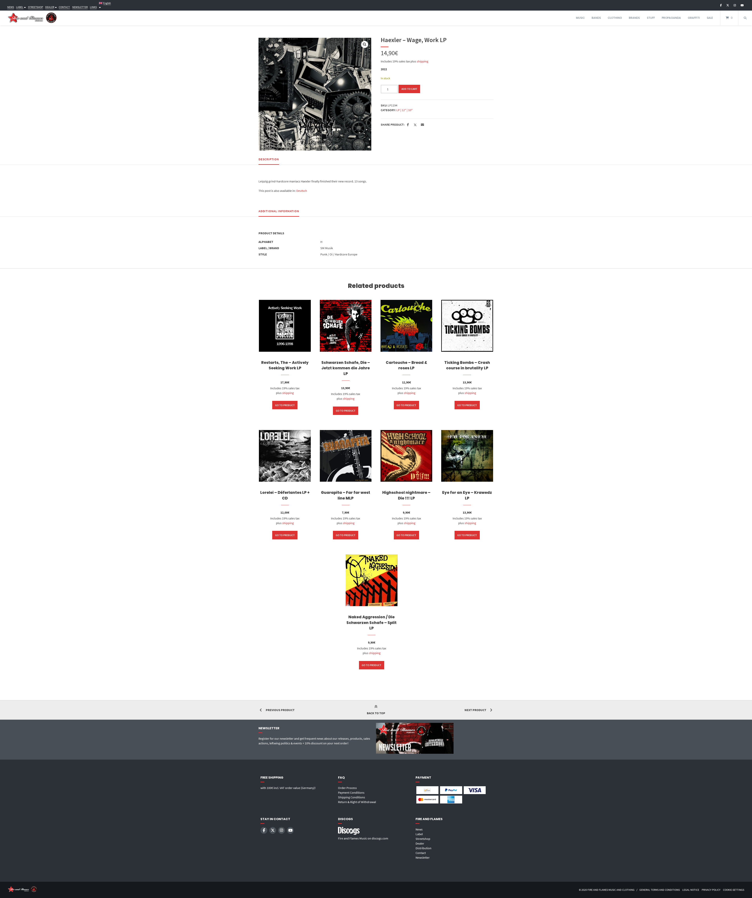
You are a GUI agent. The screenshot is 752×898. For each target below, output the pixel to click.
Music (580, 18)
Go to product (285, 405)
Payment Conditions (351, 792)
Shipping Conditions (351, 797)
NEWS (10, 7)
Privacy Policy (711, 890)
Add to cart (409, 89)
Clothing (615, 18)
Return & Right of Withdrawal (357, 802)
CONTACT (64, 7)
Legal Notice (690, 890)
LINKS (93, 7)
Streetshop (423, 839)
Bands (596, 18)
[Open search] (745, 18)
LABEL (19, 7)
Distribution (423, 848)
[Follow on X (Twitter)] (727, 5)
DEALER (49, 7)
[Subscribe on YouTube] (742, 5)
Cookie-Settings (733, 890)
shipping (422, 61)
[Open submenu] (24, 7)
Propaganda (671, 18)
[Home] (32, 18)
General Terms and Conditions (659, 890)
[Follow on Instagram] (735, 5)
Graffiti (694, 18)
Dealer (420, 843)
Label (419, 834)
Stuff (651, 18)
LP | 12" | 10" (404, 110)
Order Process (347, 788)
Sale (710, 18)
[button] (364, 44)
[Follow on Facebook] (721, 5)
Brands (634, 18)
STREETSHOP (35, 7)
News (419, 829)
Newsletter (423, 857)
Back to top (376, 713)
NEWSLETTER (80, 7)
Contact (421, 853)
